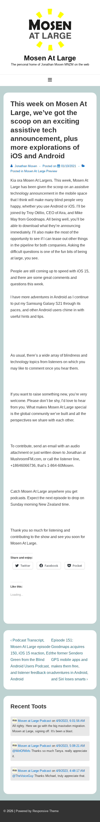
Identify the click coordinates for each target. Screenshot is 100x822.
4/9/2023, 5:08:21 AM (70, 745)
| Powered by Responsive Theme (36, 811)
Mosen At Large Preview (40, 171)
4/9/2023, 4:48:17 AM (70, 770)
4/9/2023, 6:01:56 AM (70, 720)
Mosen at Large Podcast (34, 720)
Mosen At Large (50, 58)
